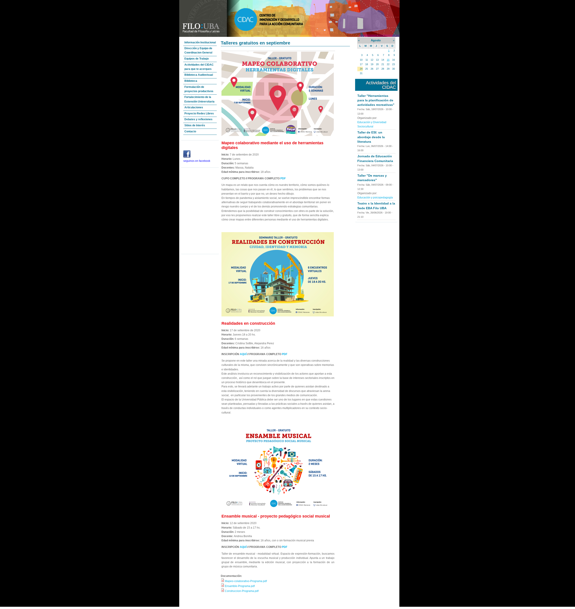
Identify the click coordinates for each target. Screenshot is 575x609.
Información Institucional (200, 42)
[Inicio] (289, 36)
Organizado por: (367, 118)
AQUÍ (243, 354)
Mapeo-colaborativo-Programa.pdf (246, 581)
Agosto (376, 40)
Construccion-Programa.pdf (242, 591)
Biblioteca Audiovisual (198, 74)
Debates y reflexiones (198, 119)
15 (388, 59)
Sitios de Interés (194, 125)
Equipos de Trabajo (196, 58)
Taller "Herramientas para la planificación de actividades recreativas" (375, 100)
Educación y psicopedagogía (375, 197)
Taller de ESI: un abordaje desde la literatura (371, 137)
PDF (283, 178)
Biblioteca (190, 80)
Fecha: (361, 109)
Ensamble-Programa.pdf (240, 586)
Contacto (190, 131)
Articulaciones (193, 107)
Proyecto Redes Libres (199, 113)
